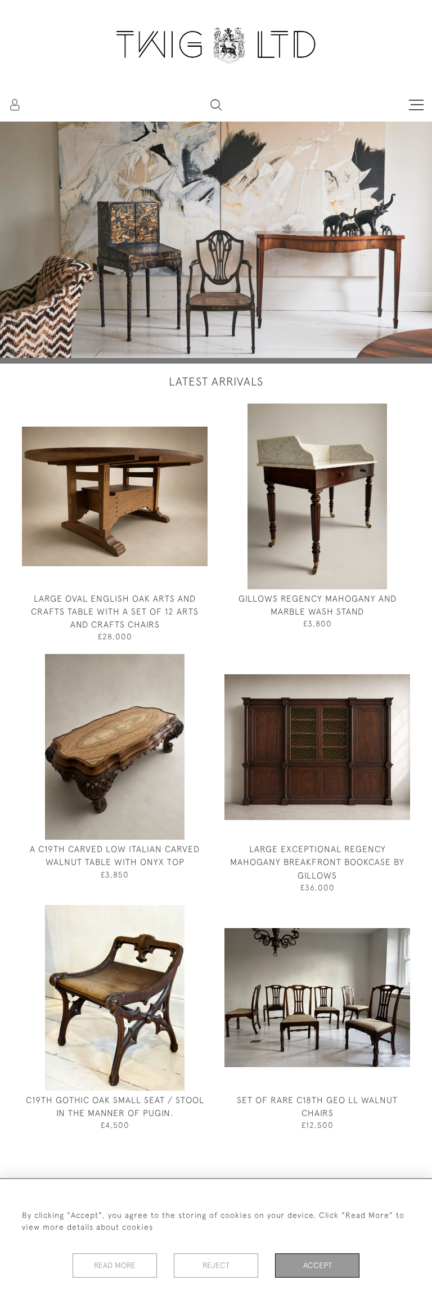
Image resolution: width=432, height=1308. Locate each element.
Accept (317, 1265)
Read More (115, 1265)
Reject (216, 1265)
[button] (216, 104)
